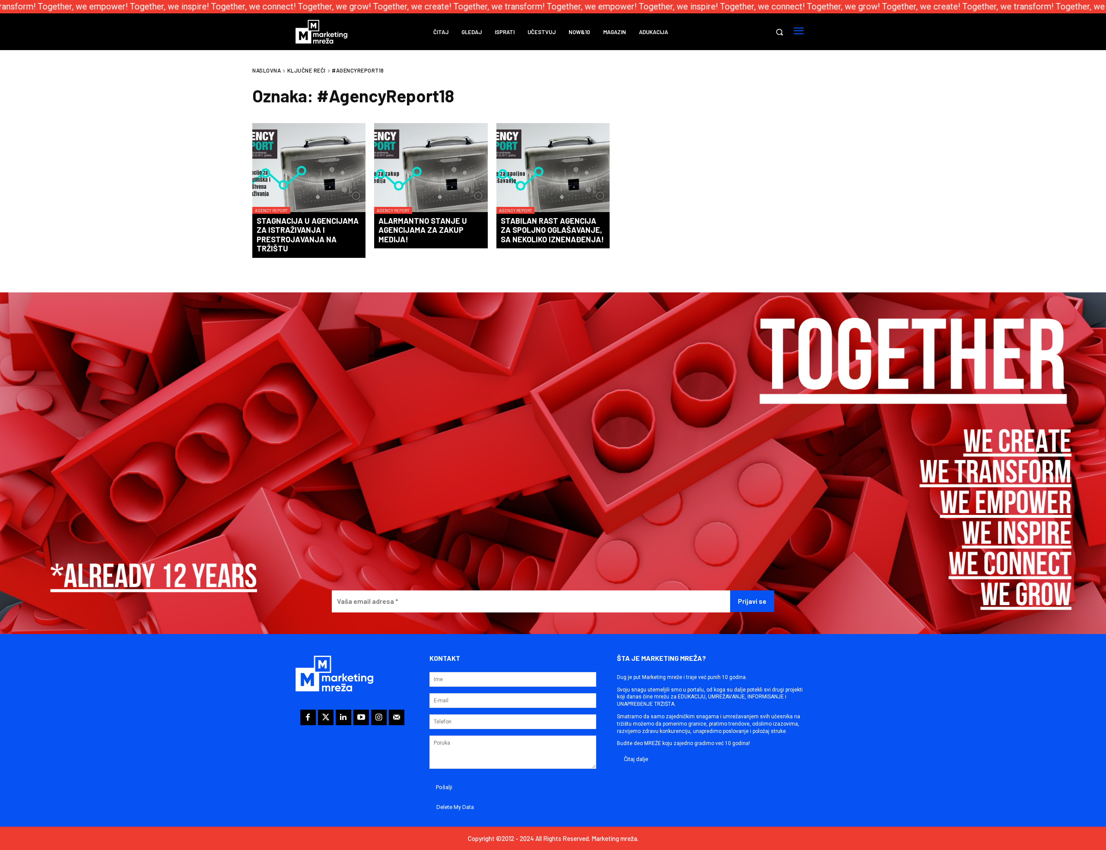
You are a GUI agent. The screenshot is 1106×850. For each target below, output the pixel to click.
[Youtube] (361, 717)
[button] (779, 32)
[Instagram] (379, 717)
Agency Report (271, 210)
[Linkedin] (343, 717)
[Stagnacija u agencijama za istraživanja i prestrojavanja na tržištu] (308, 168)
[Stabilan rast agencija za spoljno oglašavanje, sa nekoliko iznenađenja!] (553, 168)
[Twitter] (326, 717)
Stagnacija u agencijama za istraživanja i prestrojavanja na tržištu (308, 235)
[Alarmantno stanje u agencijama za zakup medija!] (430, 168)
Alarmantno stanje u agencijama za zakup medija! (422, 230)
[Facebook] (308, 717)
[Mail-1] (396, 717)
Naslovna (266, 70)
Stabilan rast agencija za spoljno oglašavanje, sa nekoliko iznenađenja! (552, 230)
